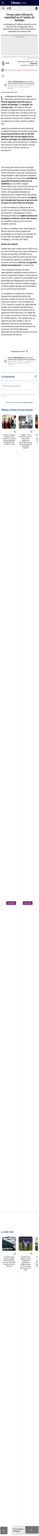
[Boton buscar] (3, 8)
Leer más (11, 903)
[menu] (3, 3)
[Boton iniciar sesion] (36, 8)
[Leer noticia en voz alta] (2, 70)
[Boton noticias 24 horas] (9, 8)
